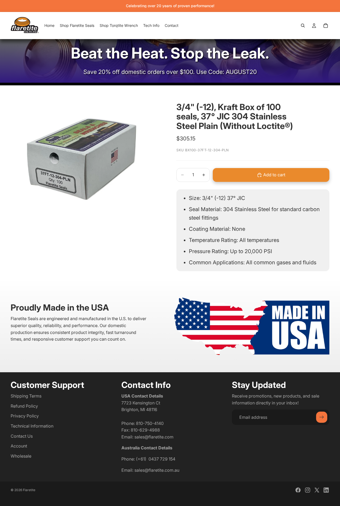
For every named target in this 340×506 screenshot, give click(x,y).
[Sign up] (321, 417)
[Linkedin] (326, 490)
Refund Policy (24, 406)
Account (19, 446)
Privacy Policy (25, 416)
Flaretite (29, 490)
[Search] (303, 25)
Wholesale (21, 456)
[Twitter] (317, 490)
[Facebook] (298, 490)
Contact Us (22, 435)
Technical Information (32, 426)
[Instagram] (307, 490)
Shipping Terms (26, 396)
